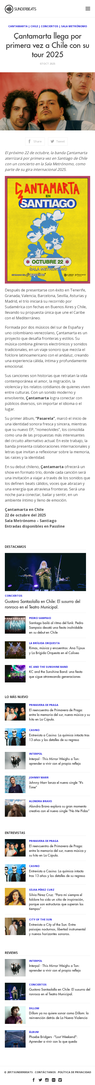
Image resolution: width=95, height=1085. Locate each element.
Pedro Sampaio (40, 618)
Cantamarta (18, 26)
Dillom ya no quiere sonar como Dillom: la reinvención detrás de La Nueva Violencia (59, 1016)
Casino (34, 730)
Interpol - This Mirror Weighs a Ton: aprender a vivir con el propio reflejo (55, 761)
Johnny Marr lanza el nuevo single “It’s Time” (56, 785)
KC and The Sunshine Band (48, 666)
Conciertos (49, 26)
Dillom (34, 1008)
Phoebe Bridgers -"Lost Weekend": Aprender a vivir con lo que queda (53, 1039)
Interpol (35, 753)
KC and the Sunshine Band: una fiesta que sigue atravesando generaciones (55, 674)
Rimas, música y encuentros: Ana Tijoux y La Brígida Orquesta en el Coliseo (57, 650)
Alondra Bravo (40, 801)
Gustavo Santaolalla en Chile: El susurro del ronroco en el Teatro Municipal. (42, 604)
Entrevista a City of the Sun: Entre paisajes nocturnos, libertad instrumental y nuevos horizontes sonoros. (57, 929)
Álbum (34, 1032)
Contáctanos (45, 1072)
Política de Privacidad (74, 1072)
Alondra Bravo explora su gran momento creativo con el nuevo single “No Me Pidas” (59, 809)
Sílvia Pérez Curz (41, 889)
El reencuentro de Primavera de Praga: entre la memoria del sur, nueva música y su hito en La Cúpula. (59, 714)
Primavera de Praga (43, 705)
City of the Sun (40, 919)
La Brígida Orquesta (44, 643)
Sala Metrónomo (74, 26)
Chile (34, 26)
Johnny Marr (39, 777)
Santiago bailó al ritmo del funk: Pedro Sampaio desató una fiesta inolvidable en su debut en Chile (56, 627)
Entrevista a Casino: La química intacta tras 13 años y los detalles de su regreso (59, 738)
